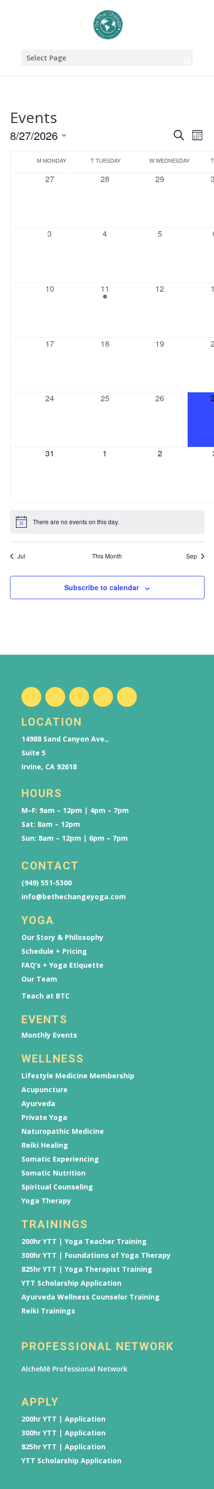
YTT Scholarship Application (71, 1283)
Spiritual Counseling (57, 1186)
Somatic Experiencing (60, 1159)
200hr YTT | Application (63, 1419)
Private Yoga (44, 1117)
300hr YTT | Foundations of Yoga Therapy (96, 1255)
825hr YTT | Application (63, 1446)
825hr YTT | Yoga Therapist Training (86, 1269)
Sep (191, 556)
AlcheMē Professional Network (74, 1368)
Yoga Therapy (46, 1200)
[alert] (107, 522)
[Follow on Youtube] (103, 697)
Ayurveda (38, 1103)
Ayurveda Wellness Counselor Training (90, 1297)
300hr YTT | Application (63, 1432)
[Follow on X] (79, 697)
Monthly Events (49, 1035)
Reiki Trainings (48, 1310)
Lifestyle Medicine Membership (77, 1075)
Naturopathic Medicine (62, 1131)
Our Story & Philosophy (62, 937)
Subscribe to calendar (101, 587)
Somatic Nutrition (53, 1173)
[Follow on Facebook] (31, 697)
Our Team (39, 979)
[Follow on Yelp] (127, 697)
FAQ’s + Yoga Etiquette (62, 965)
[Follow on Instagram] (55, 697)
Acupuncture (44, 1089)
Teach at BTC (45, 996)
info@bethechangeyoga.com (73, 896)
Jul (21, 556)
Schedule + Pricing (54, 951)
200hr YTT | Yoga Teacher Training (84, 1241)
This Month (107, 556)
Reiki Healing (44, 1145)
